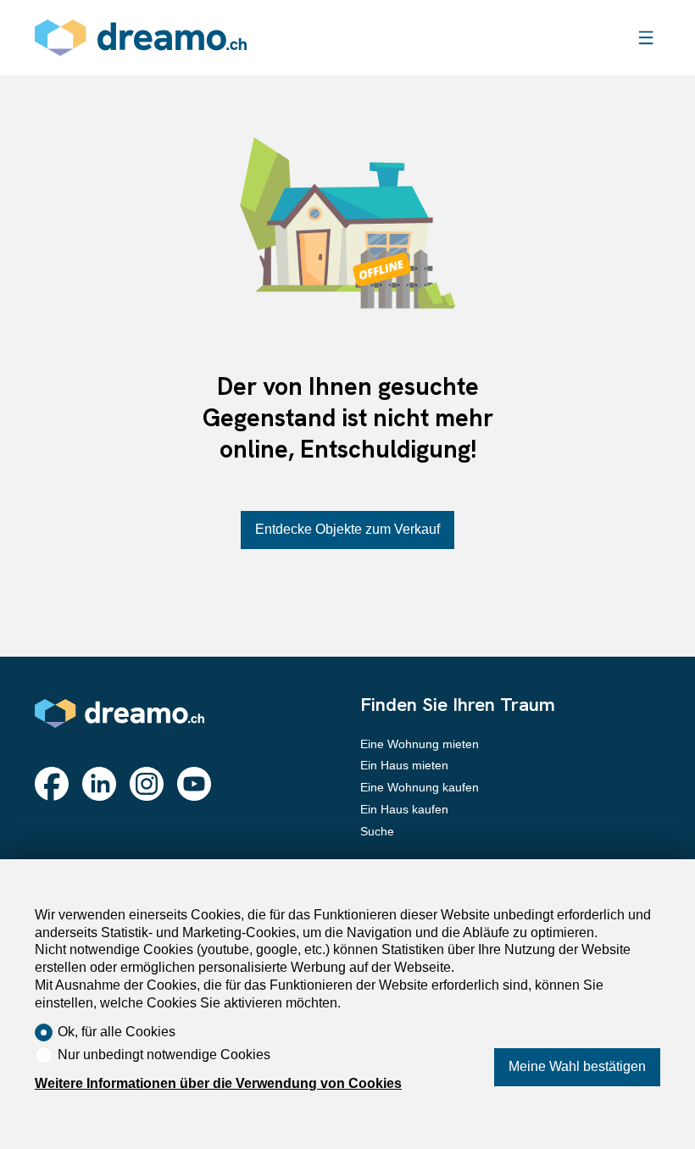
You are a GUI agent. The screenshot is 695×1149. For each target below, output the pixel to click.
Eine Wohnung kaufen (419, 787)
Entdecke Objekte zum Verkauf (347, 529)
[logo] (141, 37)
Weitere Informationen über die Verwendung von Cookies (218, 1083)
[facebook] (52, 784)
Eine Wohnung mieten (419, 744)
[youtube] (194, 784)
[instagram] (147, 784)
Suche (377, 831)
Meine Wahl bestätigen (577, 1066)
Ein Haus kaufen (404, 809)
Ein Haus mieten (404, 765)
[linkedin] (99, 784)
